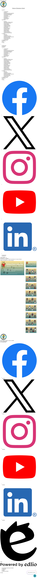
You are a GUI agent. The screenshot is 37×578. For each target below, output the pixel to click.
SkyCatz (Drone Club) (7, 38)
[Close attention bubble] (35, 569)
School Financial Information (8, 51)
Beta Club (5, 34)
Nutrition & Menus (6, 28)
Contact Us (5, 12)
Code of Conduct (6, 23)
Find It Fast (3, 46)
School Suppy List (6, 29)
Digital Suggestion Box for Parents (9, 13)
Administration (6, 11)
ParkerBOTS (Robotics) (7, 73)
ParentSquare (6, 17)
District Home (4, 45)
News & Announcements (4, 259)
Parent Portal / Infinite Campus (8, 22)
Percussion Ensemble (7, 37)
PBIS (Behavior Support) (7, 60)
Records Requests (6, 55)
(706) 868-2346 (5, 341)
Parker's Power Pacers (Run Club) (9, 36)
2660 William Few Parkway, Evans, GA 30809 (7, 340)
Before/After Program (7, 27)
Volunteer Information (7, 26)
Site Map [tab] (1, 572)
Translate (7, 258)
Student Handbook (6, 24)
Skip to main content (3, 0)
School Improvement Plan (7, 14)
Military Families (6, 30)
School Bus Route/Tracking (8, 32)
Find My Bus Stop (6, 68)
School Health (6, 64)
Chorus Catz (6, 35)
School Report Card (7, 16)
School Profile (6, 15)
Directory (5, 21)
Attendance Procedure (7, 25)
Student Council (6, 39)
